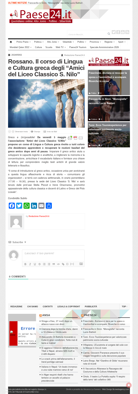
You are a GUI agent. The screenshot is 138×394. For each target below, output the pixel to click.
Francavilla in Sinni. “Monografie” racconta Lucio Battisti (55, 2)
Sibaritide (67, 42)
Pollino (80, 42)
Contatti (48, 306)
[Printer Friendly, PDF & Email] (75, 137)
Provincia (94, 42)
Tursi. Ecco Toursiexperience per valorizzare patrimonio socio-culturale (107, 129)
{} (67, 264)
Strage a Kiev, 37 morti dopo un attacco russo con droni (56, 322)
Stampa (37, 131)
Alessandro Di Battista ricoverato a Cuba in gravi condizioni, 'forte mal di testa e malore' (59, 339)
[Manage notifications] (129, 385)
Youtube (123, 32)
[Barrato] (39, 264)
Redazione (16, 306)
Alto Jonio (52, 42)
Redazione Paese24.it (74, 55)
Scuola (48, 47)
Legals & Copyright (68, 306)
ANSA (46, 315)
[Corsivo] (30, 264)
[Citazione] (53, 264)
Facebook (118, 32)
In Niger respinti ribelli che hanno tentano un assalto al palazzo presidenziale (57, 377)
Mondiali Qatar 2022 (19, 47)
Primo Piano (22, 42)
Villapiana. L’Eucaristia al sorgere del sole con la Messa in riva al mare (105, 346)
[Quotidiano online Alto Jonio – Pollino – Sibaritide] (11, 42)
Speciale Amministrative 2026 (104, 47)
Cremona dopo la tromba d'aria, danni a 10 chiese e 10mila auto (59, 330)
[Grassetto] (25, 264)
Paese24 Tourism (77, 47)
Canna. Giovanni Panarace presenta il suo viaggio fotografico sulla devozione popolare (104, 354)
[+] (72, 264)
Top (124, 306)
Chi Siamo (32, 306)
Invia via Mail (52, 131)
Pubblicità (91, 306)
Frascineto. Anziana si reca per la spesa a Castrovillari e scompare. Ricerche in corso (108, 77)
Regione (108, 42)
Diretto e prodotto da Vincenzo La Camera (83, 389)
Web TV (60, 47)
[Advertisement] (109, 175)
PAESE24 (90, 315)
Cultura (38, 47)
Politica (37, 42)
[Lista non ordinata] (49, 264)
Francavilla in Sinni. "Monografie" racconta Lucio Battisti (108, 101)
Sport (120, 42)
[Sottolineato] (34, 264)
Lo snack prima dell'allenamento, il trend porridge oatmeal (58, 360)
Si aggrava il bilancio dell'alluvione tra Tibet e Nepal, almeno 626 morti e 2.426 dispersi (59, 350)
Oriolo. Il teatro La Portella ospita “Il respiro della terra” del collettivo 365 (104, 378)
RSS (127, 32)
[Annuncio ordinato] (44, 264)
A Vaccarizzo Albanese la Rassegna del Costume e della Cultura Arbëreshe (102, 370)
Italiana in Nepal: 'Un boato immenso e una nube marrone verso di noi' (59, 368)
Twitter (114, 32)
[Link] (63, 264)
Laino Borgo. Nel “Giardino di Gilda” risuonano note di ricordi (105, 362)
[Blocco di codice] (58, 264)
